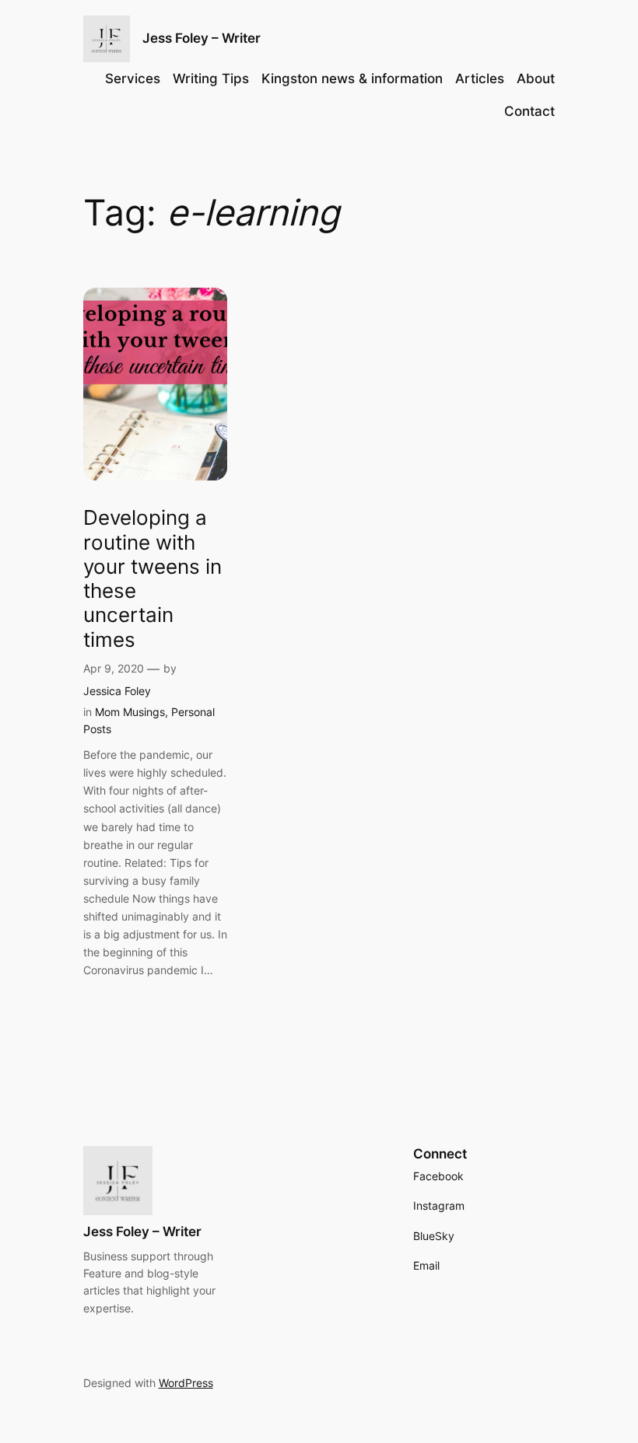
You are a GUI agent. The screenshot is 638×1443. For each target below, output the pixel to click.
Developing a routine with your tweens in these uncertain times (152, 578)
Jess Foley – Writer (201, 38)
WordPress (186, 1382)
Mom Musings (130, 711)
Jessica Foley (117, 690)
